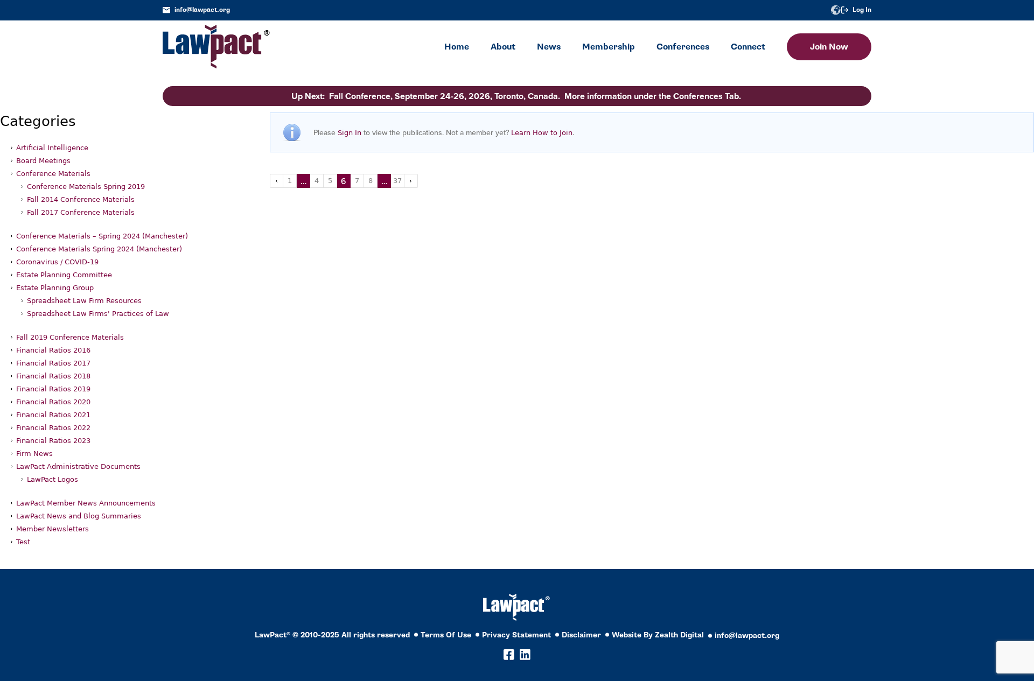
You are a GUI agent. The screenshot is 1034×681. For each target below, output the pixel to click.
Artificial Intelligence (52, 148)
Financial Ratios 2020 (53, 402)
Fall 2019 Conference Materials (70, 337)
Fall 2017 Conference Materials (81, 212)
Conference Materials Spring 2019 (86, 186)
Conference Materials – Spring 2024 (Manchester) (102, 236)
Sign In (349, 133)
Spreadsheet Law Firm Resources (84, 301)
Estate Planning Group (55, 288)
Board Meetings (43, 161)
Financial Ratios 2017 (53, 363)
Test (23, 542)
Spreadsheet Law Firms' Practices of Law (98, 314)
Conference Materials (53, 174)
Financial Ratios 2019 (53, 389)
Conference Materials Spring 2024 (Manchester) (99, 249)
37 (397, 181)
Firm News (34, 454)
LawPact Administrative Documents (78, 466)
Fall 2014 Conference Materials (81, 199)
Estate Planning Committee (64, 275)
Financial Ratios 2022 (53, 428)
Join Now (829, 46)
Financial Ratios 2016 (53, 350)
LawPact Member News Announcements (86, 503)
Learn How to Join (541, 133)
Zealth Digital (679, 635)
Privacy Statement (516, 635)
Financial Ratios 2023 (53, 441)
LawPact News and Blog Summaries (78, 516)
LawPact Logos (52, 479)
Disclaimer (581, 635)
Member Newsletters (52, 529)
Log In (862, 10)
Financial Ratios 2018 (53, 376)
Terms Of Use (446, 635)
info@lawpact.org (202, 10)
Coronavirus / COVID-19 (57, 262)
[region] (926, 607)
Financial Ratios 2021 (53, 415)
